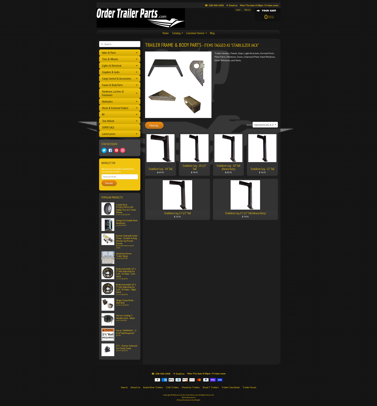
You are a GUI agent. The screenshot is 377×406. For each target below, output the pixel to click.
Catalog (176, 33)
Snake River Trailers (153, 387)
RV (103, 114)
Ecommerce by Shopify (191, 400)
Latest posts (108, 134)
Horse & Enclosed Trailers (115, 108)
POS (178, 400)
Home (166, 33)
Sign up (247, 10)
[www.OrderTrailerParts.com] (141, 18)
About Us (135, 387)
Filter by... (154, 125)
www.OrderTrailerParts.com (187, 395)
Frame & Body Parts (112, 85)
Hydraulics (107, 101)
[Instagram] (122, 150)
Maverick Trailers (191, 387)
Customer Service (195, 33)
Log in (238, 10)
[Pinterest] (116, 150)
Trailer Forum (249, 387)
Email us (231, 5)
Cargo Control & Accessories (116, 78)
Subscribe (109, 183)
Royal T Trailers (211, 387)
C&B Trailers (172, 387)
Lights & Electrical (111, 66)
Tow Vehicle (108, 121)
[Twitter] (104, 150)
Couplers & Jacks (110, 72)
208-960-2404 (214, 5)
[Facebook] (110, 150)
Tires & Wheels (110, 59)
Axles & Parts (109, 53)
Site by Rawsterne (188, 397)
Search (124, 387)
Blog (212, 33)
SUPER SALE (108, 127)
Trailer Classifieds (230, 387)
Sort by (249, 125)
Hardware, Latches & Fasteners (113, 93)
